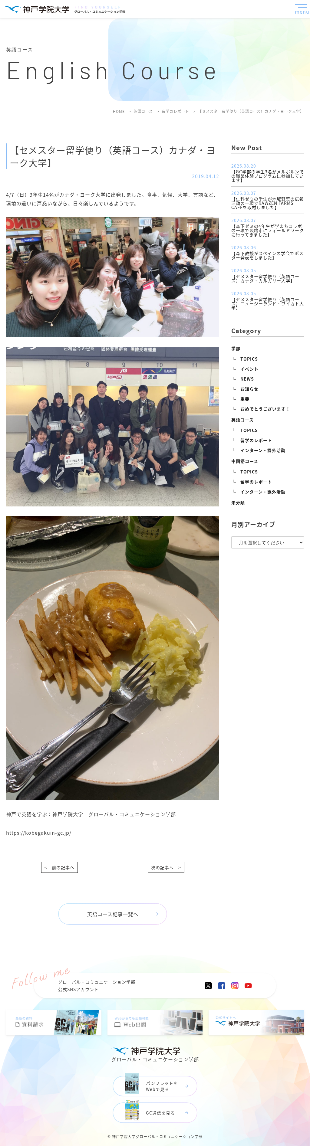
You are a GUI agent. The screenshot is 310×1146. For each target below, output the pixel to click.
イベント (249, 369)
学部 (235, 348)
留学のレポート (256, 440)
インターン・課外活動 (262, 450)
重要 (244, 399)
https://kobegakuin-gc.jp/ (38, 832)
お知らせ (249, 389)
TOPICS (249, 359)
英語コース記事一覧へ (112, 914)
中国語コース (244, 461)
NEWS (247, 379)
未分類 (238, 502)
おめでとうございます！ (265, 409)
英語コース (242, 420)
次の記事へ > (166, 867)
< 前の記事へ (59, 867)
